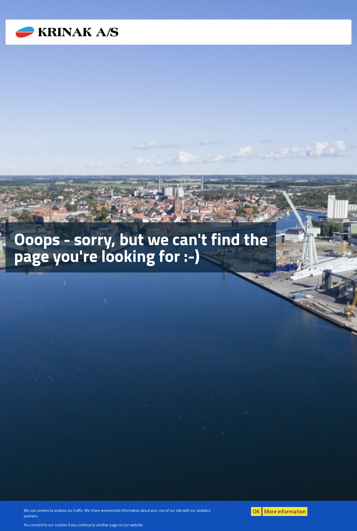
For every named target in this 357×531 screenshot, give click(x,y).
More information (285, 511)
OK (256, 511)
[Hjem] (66, 32)
